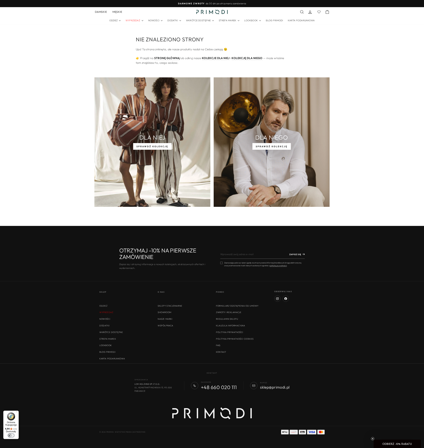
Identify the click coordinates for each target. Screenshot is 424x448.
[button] (397, 444)
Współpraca (165, 325)
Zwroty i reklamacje (228, 312)
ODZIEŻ (113, 20)
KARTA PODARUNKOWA (301, 20)
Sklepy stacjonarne (170, 305)
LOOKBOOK (251, 20)
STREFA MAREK (228, 20)
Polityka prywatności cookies (235, 338)
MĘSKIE (117, 11)
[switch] (11, 435)
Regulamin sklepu (227, 319)
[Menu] (17, 413)
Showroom (164, 312)
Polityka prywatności (229, 332)
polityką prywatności (278, 265)
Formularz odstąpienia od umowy (237, 305)
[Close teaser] (372, 438)
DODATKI (172, 20)
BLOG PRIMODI (274, 20)
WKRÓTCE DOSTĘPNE (198, 20)
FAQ (218, 345)
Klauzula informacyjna (230, 325)
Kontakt (221, 352)
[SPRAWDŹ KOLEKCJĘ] (152, 142)
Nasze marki (165, 319)
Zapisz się (295, 254)
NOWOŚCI (154, 20)
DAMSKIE (101, 11)
